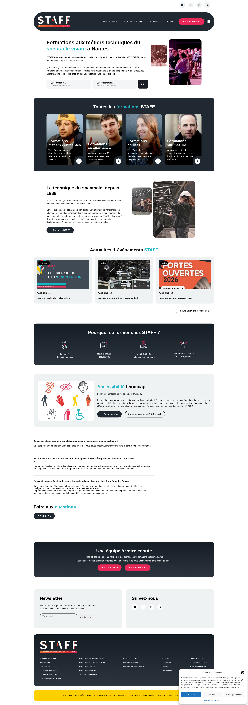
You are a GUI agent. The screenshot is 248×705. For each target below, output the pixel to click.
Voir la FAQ (45, 516)
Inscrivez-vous (86, 617)
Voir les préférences (234, 694)
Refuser (212, 694)
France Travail (72, 486)
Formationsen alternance (99, 146)
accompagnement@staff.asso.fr (146, 414)
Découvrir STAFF (61, 230)
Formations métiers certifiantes (64, 143)
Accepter (191, 694)
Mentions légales (102, 695)
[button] (243, 672)
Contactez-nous (139, 567)
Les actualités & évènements (196, 311)
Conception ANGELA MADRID (141, 695)
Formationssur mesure (176, 143)
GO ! (143, 84)
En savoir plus (111, 414)
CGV (89, 695)
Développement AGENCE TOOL (171, 695)
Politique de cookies (211, 700)
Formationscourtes (137, 143)
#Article (103, 263)
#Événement (44, 263)
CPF (78, 493)
